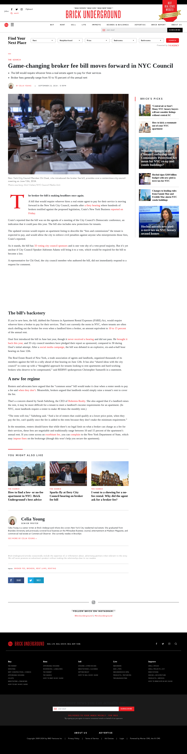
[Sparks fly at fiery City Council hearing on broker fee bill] (68, 473)
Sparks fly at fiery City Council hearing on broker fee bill (66, 496)
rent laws (41, 568)
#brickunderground (103, 616)
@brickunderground (84, 616)
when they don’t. (27, 390)
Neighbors (117, 666)
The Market (12, 666)
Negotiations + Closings (88, 669)
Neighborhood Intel (121, 672)
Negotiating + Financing (17, 681)
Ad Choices (109, 738)
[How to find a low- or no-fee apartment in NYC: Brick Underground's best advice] (26, 473)
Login (122, 738)
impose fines (20, 438)
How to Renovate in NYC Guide (160, 681)
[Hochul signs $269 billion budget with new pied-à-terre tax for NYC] (145, 179)
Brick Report (158, 25)
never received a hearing (81, 339)
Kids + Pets (117, 669)
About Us (177, 25)
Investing (11, 669)
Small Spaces (153, 666)
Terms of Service (92, 738)
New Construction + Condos (19, 672)
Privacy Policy (73, 738)
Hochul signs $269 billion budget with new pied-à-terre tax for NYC (164, 177)
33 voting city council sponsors (50, 245)
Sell (73, 25)
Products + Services (156, 678)
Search (172, 40)
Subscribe (126, 709)
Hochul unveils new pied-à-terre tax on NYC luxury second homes (158, 230)
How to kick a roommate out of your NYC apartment (164, 125)
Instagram (22, 9)
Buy (52, 25)
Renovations (153, 672)
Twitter (17, 9)
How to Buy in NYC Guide (18, 684)
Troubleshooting (120, 678)
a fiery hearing (92, 205)
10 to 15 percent (117, 328)
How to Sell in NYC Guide (88, 675)
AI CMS (157, 738)
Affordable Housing (16, 675)
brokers (31, 568)
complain (75, 434)
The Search (14, 60)
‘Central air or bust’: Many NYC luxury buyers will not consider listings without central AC (165, 110)
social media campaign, (52, 347)
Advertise (140, 25)
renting (52, 568)
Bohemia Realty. (77, 401)
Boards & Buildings (118, 25)
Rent (62, 25)
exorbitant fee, (53, 434)
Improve (96, 25)
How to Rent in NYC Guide (53, 678)
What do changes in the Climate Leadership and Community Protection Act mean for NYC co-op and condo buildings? (159, 158)
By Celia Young (23, 86)
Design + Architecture (157, 675)
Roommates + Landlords (53, 669)
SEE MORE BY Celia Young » (22, 538)
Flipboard (29, 9)
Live (84, 25)
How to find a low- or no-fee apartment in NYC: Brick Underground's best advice (25, 496)
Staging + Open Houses (87, 666)
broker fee (19, 568)
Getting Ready (83, 672)
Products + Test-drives (122, 675)
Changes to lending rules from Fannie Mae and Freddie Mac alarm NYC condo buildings (164, 195)
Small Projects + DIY (156, 669)
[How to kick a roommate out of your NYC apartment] (145, 127)
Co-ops (11, 678)
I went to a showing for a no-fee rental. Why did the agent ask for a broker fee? (109, 496)
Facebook (12, 9)
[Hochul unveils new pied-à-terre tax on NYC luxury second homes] (159, 221)
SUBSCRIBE (175, 30)
